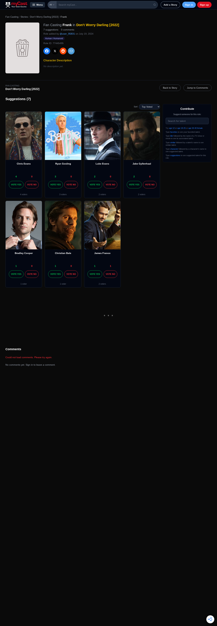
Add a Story (170, 4)
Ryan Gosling (63, 163)
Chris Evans (24, 163)
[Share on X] (55, 51)
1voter (24, 284)
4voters (23, 194)
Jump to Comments (197, 87)
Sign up (204, 4)
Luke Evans (102, 163)
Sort (135, 107)
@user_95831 (67, 33)
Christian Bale (63, 253)
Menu (39, 4)
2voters (102, 194)
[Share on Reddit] (63, 51)
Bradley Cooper (24, 253)
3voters (63, 194)
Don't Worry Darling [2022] (44, 16)
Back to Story (170, 87)
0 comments (67, 29)
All (51, 5)
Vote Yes (16, 184)
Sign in (189, 4)
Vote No (31, 184)
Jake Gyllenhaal (142, 163)
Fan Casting (11, 16)
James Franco (102, 253)
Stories (24, 16)
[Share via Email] (71, 51)
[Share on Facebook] (46, 51)
